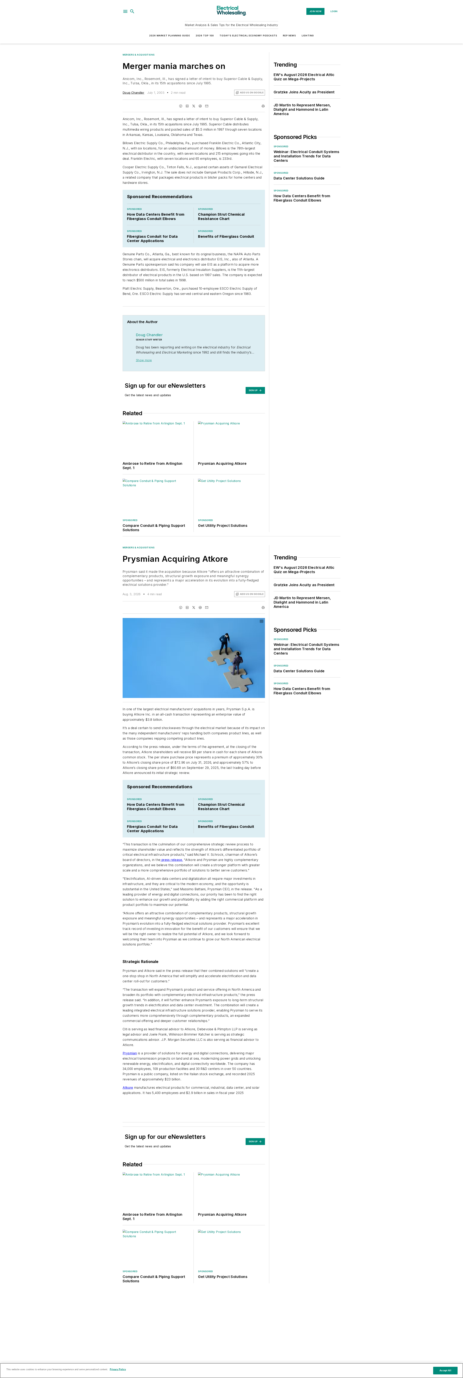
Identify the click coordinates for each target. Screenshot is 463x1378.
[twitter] (194, 106)
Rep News (289, 35)
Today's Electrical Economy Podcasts (248, 35)
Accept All (445, 1370)
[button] (125, 11)
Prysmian (130, 1053)
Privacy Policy (118, 1369)
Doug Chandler (133, 92)
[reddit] (200, 106)
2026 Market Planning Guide (169, 35)
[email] (207, 106)
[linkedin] (187, 106)
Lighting (308, 35)
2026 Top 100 (205, 35)
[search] (132, 11)
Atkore (128, 1087)
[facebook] (180, 106)
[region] (231, 1370)
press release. (171, 860)
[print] (263, 106)
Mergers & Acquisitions (138, 54)
